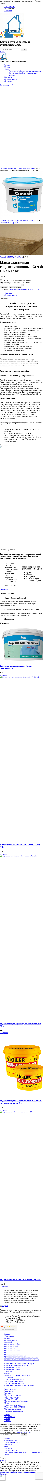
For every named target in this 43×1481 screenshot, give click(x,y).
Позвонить (4, 589)
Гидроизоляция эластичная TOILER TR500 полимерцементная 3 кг (21, 1102)
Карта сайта (8, 1342)
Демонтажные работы (12, 1344)
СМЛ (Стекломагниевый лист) (16, 1365)
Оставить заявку (15, 287)
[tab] (23, 293)
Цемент (7, 1403)
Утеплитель (8, 1371)
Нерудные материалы (12, 1395)
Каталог (7, 1338)
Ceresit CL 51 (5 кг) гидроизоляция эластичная (17, 220)
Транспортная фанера (12, 1409)
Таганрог (7, 1421)
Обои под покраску (11, 1397)
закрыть (3, 1460)
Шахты (7, 1419)
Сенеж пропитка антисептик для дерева (19, 1363)
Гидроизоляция (10, 1389)
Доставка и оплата (11, 1340)
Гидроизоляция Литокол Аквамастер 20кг (20, 1279)
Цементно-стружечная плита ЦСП (17, 1375)
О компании (9, 1336)
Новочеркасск (9, 1417)
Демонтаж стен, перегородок (15, 1356)
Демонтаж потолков (12, 1354)
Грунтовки (8, 1393)
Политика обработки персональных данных (25, 71)
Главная (3, 168)
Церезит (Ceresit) (29, 168)
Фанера (7, 1373)
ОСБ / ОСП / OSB (11, 1399)
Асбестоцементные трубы (14, 1379)
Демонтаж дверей (11, 1346)
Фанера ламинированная (13, 1411)
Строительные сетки (12, 1367)
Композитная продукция (13, 1381)
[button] (4, 675)
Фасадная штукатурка (12, 1405)
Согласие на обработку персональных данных (21, 1360)
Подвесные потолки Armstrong (16, 1401)
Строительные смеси (14, 168)
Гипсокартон (9, 1391)
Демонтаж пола (10, 1352)
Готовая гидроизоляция (18, 289)
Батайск (7, 1415)
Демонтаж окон (10, 1348)
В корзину (4, 287)
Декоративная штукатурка (14, 1383)
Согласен (3, 1474)
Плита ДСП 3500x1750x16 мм (11, 257)
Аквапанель (8, 1377)
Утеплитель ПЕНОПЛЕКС (14, 1407)
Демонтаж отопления (12, 1350)
